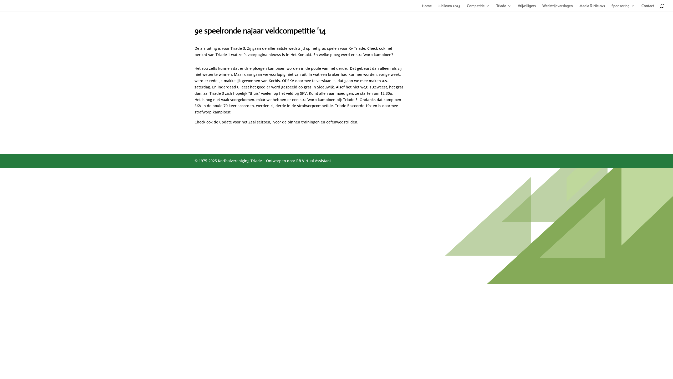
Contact (647, 6)
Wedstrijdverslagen (557, 6)
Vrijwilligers (527, 6)
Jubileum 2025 (449, 6)
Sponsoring (620, 6)
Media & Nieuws (592, 6)
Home (427, 6)
